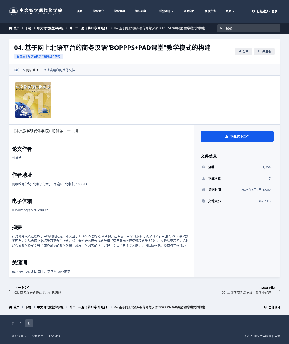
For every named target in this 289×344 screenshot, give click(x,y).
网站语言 (18, 336)
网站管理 (32, 70)
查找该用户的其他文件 (59, 70)
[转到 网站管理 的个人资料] (16, 70)
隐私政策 (38, 336)
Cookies (54, 336)
